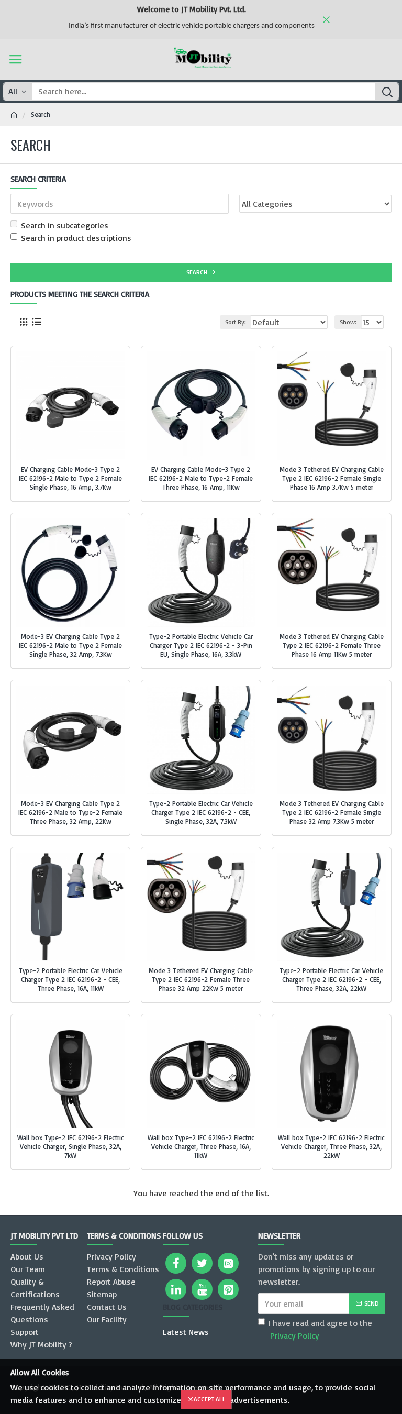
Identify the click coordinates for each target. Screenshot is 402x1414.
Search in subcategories (64, 225)
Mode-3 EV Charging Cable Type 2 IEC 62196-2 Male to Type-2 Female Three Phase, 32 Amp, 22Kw (70, 812)
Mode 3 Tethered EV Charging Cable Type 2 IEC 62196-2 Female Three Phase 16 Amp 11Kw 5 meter (332, 645)
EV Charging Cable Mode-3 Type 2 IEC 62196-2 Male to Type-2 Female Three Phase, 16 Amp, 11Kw (201, 478)
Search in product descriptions (76, 238)
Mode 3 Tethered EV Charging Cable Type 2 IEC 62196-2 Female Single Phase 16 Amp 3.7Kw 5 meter (332, 478)
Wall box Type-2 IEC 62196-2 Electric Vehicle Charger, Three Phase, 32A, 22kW (331, 1146)
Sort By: (235, 322)
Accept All (210, 1399)
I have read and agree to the (320, 1329)
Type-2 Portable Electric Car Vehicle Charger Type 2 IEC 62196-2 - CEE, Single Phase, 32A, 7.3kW (201, 812)
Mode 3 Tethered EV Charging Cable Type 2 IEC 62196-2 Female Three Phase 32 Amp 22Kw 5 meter (201, 979)
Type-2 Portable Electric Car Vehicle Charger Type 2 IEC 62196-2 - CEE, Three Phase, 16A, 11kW (70, 979)
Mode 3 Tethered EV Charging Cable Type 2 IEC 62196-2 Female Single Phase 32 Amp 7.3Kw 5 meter (332, 812)
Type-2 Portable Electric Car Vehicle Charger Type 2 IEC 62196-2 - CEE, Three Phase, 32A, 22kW (331, 979)
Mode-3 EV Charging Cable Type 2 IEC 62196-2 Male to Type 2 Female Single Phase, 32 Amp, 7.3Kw (70, 645)
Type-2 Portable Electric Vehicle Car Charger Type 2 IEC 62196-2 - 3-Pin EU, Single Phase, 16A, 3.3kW (201, 645)
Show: (348, 322)
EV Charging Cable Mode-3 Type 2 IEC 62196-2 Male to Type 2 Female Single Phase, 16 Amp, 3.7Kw (70, 478)
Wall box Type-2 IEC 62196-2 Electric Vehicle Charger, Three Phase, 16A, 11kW (201, 1146)
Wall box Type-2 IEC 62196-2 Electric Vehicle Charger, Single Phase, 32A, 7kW (70, 1146)
